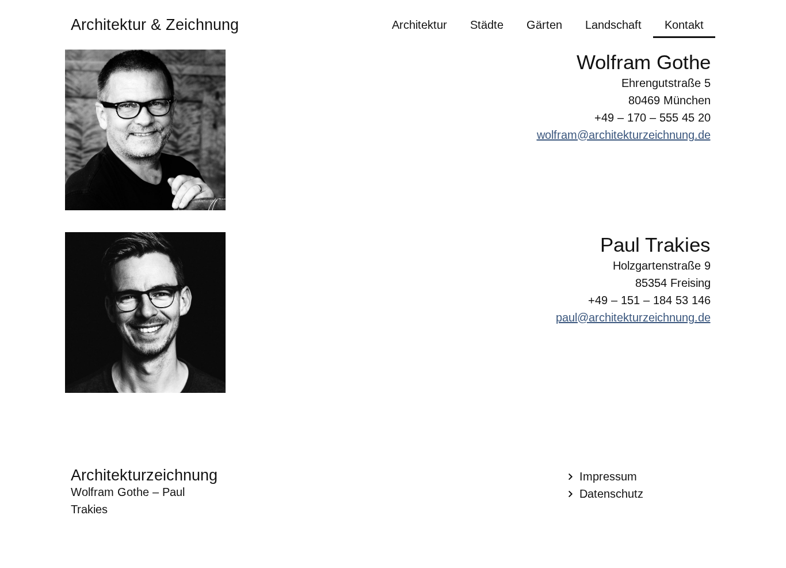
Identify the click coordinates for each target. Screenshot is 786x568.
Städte (486, 24)
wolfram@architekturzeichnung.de (624, 134)
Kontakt (684, 24)
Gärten (544, 24)
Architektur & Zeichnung (155, 24)
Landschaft (613, 24)
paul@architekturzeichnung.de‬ (633, 317)
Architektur (419, 24)
